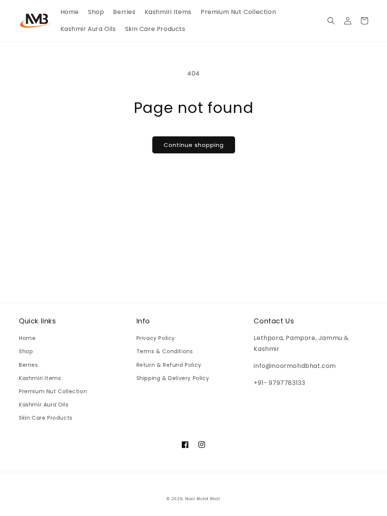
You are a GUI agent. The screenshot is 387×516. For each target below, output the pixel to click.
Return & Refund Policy (168, 365)
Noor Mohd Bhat (202, 499)
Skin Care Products (46, 418)
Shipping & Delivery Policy (172, 378)
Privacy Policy (155, 338)
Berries (28, 365)
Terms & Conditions (164, 351)
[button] (331, 20)
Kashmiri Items (40, 378)
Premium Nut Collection (53, 391)
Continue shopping (194, 145)
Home (27, 338)
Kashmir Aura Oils (43, 404)
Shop (26, 351)
